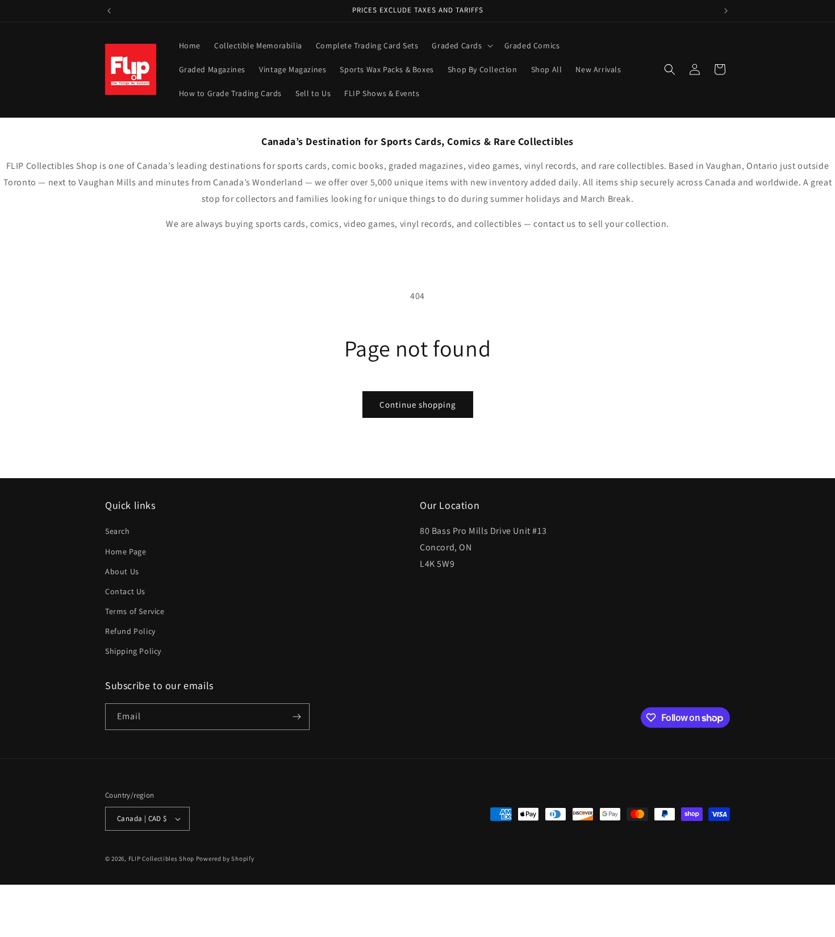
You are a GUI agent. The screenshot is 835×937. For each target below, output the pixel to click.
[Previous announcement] (109, 11)
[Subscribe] (296, 716)
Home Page (125, 551)
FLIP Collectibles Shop (161, 859)
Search (117, 531)
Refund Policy (130, 631)
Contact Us (125, 591)
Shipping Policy (133, 651)
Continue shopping (417, 404)
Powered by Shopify (225, 859)
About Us (122, 571)
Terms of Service (135, 611)
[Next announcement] (725, 11)
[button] (461, 45)
